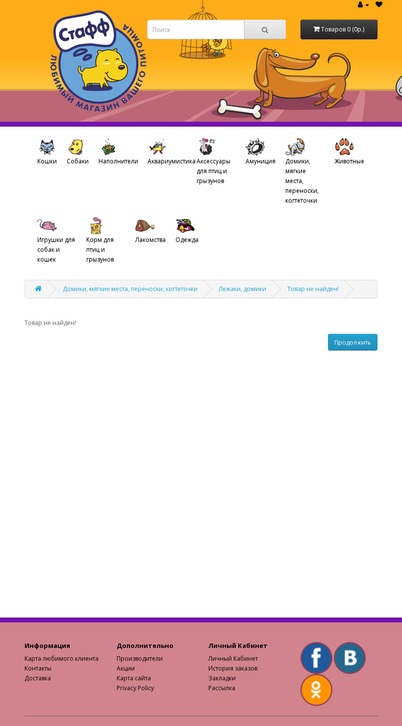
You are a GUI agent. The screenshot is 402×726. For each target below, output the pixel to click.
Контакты (38, 668)
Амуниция (261, 161)
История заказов (232, 668)
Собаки (78, 161)
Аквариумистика (170, 161)
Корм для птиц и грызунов (100, 250)
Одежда (187, 240)
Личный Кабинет (233, 658)
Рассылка (221, 688)
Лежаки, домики (242, 289)
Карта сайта (134, 678)
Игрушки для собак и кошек (56, 250)
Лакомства (150, 240)
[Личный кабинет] (363, 4)
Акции (126, 668)
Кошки (47, 161)
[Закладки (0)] (379, 4)
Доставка (38, 678)
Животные (349, 161)
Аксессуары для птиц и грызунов (213, 171)
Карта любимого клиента (62, 658)
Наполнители (118, 161)
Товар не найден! (313, 289)
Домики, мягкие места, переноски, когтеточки (302, 181)
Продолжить (352, 342)
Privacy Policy (135, 688)
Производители (140, 658)
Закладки (222, 678)
